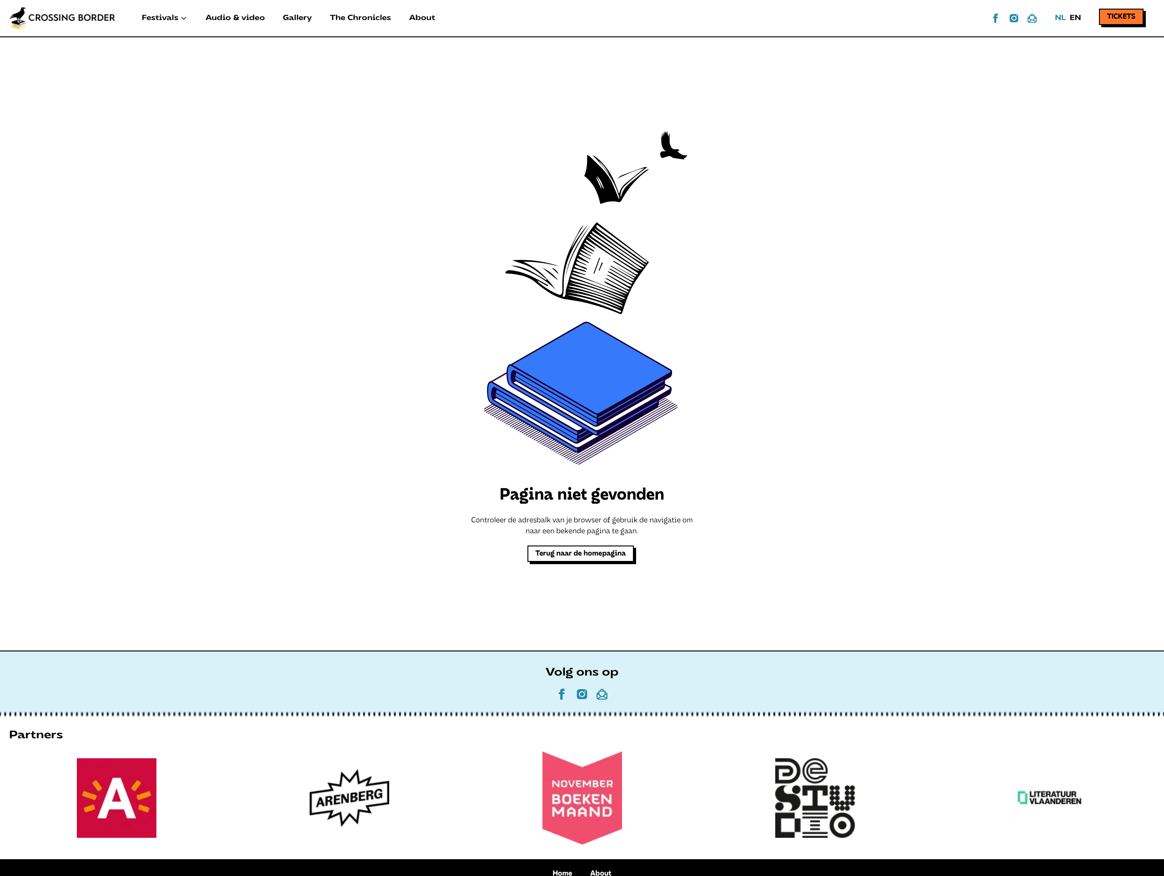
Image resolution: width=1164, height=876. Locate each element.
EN (1075, 18)
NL (1060, 18)
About (422, 18)
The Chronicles (360, 18)
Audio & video (235, 18)
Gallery (297, 18)
